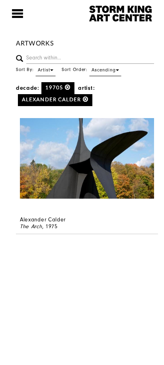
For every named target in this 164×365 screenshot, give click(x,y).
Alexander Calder (52, 100)
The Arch (31, 226)
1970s (55, 88)
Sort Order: (89, 69)
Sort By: (33, 69)
